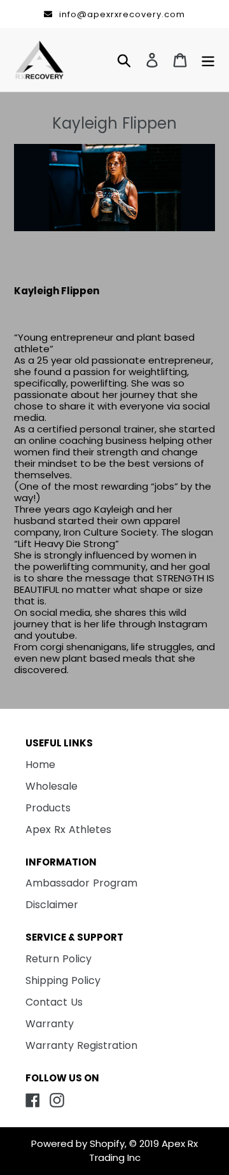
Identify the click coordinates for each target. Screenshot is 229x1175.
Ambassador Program (81, 883)
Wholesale (51, 786)
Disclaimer (51, 904)
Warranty (49, 1023)
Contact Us (54, 1002)
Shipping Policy (63, 980)
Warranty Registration (81, 1045)
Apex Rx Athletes (68, 829)
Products (48, 808)
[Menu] (204, 60)
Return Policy (58, 958)
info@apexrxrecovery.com (122, 14)
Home (40, 764)
